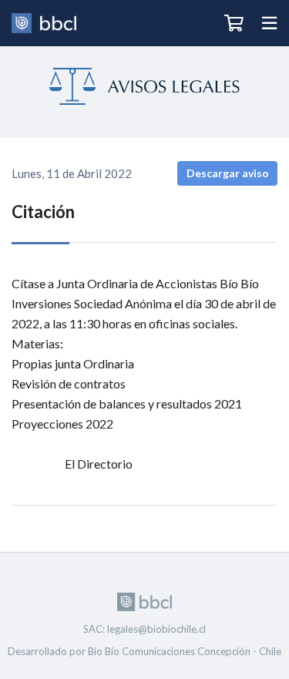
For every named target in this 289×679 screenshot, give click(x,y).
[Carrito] (234, 23)
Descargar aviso (228, 173)
